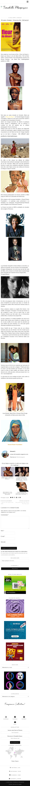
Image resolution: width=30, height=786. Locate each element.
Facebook (16, 775)
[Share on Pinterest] (16, 497)
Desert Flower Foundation (15, 444)
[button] (28, 1)
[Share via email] (11, 497)
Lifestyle (19, 17)
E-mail (3, 536)
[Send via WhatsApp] (18, 497)
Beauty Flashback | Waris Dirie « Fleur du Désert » (7, 478)
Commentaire (5, 514)
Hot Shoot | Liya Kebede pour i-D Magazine (7, 493)
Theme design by (15, 784)
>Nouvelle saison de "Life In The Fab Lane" (22, 502)
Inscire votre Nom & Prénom (15, 730)
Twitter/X (15, 767)
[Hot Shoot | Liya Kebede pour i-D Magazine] (8, 487)
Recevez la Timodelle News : (15, 736)
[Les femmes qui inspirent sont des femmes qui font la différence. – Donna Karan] (22, 471)
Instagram (22, 457)
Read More (15, 568)
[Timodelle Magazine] (15, 8)
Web (17, 457)
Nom (2, 530)
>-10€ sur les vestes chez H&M (7, 502)
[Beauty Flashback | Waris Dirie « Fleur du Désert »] (8, 471)
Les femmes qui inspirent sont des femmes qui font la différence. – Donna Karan (21, 479)
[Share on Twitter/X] (15, 497)
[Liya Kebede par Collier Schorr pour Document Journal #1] (22, 487)
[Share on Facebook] (13, 497)
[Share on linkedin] (20, 497)
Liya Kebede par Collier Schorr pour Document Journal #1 (22, 493)
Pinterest (15, 778)
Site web (3, 542)
